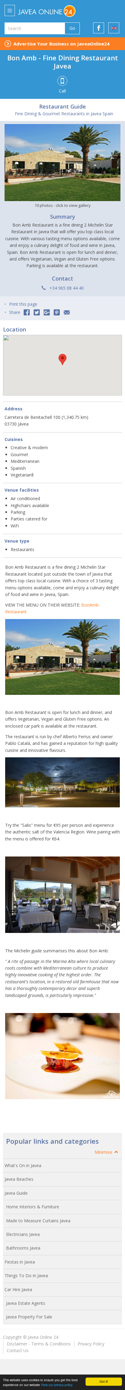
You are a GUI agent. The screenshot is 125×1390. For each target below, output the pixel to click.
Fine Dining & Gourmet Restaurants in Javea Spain (64, 113)
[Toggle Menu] (10, 10)
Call (62, 91)
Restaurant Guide (62, 106)
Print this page (23, 304)
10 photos (63, 205)
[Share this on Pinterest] (56, 312)
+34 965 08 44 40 (66, 288)
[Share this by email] (66, 312)
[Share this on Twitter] (36, 312)
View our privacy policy (57, 1384)
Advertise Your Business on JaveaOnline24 (61, 44)
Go (72, 28)
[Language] (113, 27)
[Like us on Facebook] (98, 27)
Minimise (104, 1152)
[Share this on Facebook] (26, 312)
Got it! (104, 1381)
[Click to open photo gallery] (62, 162)
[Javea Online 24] (58, 11)
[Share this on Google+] (46, 312)
